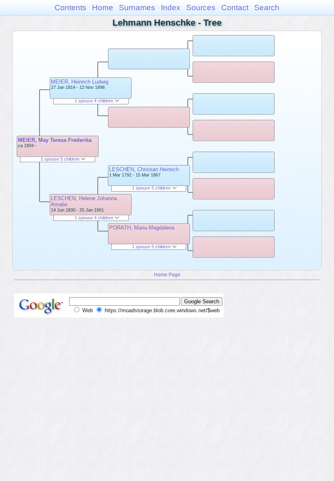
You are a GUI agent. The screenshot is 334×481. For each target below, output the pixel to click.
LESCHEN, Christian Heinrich (144, 169)
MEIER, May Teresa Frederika (55, 140)
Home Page (167, 274)
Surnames (137, 7)
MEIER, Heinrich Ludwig (79, 82)
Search (266, 7)
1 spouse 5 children (61, 159)
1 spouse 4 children (94, 100)
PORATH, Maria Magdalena (141, 228)
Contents (70, 7)
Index (170, 7)
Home (102, 7)
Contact (234, 7)
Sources (200, 7)
